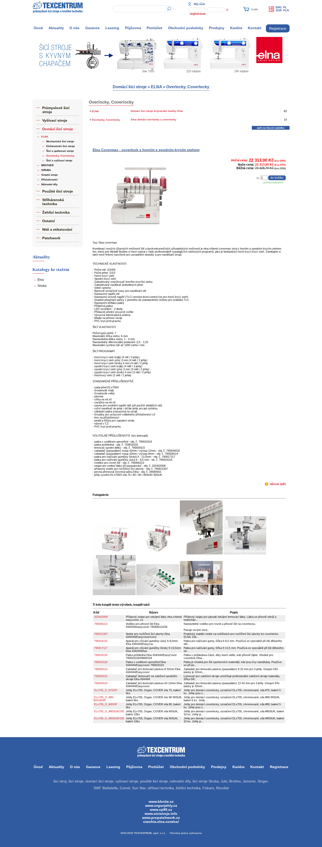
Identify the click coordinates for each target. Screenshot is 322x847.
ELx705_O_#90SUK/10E (109, 718)
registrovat (198, 14)
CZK (271, 10)
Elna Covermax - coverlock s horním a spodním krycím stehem (146, 150)
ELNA (156, 87)
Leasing (112, 28)
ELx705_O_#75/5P (105, 690)
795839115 (100, 676)
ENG (279, 7)
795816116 (100, 640)
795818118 (100, 654)
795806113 (100, 623)
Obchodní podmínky (185, 28)
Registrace (277, 28)
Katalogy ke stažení (50, 269)
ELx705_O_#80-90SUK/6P (103, 699)
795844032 (101, 683)
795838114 (100, 669)
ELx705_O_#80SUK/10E (109, 711)
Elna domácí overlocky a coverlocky (153, 119)
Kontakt (254, 28)
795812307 (101, 633)
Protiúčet (154, 28)
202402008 (101, 616)
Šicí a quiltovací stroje (60, 151)
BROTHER (47, 165)
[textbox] (143, 8)
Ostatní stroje (49, 174)
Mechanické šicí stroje (60, 141)
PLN (286, 10)
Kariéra (236, 28)
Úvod (38, 28)
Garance (92, 28)
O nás (74, 28)
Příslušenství (49, 179)
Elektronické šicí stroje (60, 146)
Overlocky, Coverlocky (187, 87)
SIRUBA (46, 170)
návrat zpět (277, 484)
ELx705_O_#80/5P (105, 704)
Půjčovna (133, 28)
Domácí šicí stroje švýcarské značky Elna (157, 111)
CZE (271, 7)
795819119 (100, 662)
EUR (279, 10)
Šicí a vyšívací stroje (59, 160)
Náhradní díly (49, 184)
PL (285, 7)
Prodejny (216, 28)
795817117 (100, 647)
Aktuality (56, 28)
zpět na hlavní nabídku (271, 127)
